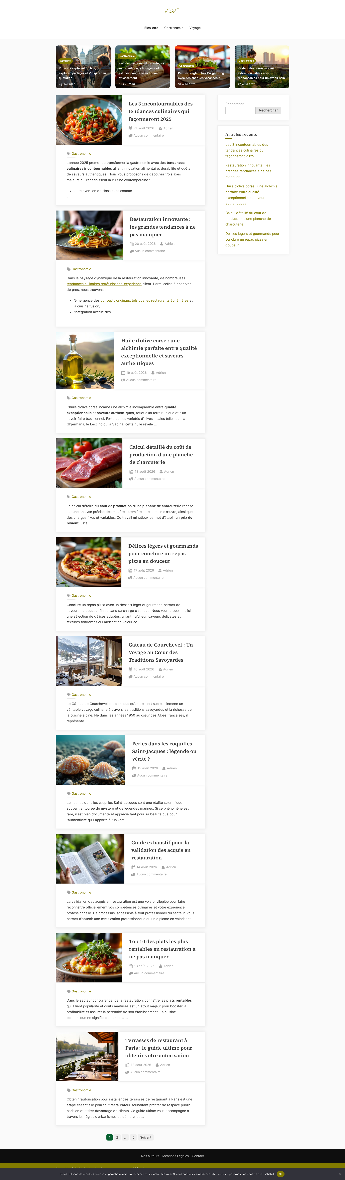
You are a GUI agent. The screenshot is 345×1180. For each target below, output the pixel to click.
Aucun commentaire (149, 135)
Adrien (168, 128)
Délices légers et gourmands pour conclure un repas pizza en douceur (163, 553)
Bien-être (151, 28)
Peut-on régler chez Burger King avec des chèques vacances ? (201, 75)
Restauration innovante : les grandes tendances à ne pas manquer (163, 227)
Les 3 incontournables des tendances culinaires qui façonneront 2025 (161, 111)
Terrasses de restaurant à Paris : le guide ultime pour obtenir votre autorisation (158, 1048)
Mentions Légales (175, 1156)
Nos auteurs (150, 1156)
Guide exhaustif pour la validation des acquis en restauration (161, 850)
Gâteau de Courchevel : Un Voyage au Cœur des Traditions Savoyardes (161, 652)
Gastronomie (173, 28)
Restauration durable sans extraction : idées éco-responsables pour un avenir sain (261, 73)
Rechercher (234, 104)
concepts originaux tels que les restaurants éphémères (144, 300)
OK (281, 1173)
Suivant (145, 1137)
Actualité (65, 60)
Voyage (195, 28)
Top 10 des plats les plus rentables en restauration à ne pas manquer (162, 949)
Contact (198, 1156)
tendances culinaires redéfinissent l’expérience (104, 284)
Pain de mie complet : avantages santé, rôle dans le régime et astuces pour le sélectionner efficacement (141, 70)
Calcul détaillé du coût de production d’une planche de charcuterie (161, 455)
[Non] (340, 1174)
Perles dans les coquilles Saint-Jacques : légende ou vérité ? (164, 751)
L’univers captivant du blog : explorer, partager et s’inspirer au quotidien (82, 73)
